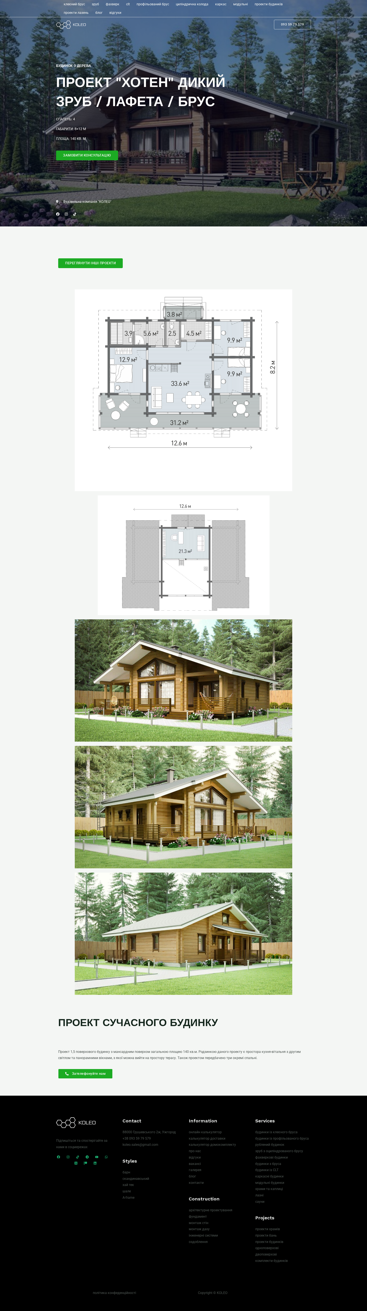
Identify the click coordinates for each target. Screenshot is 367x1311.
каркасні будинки (269, 1176)
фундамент (198, 1216)
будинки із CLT (267, 1170)
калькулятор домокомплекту (212, 1145)
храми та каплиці (269, 1189)
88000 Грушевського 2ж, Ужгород (149, 1132)
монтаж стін (198, 1223)
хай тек (128, 1185)
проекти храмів (267, 1229)
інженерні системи (203, 1235)
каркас (220, 4)
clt (128, 4)
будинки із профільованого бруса (282, 1138)
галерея (195, 1170)
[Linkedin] (95, 1163)
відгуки (115, 13)
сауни (259, 1202)
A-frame (128, 1198)
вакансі (195, 1164)
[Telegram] (87, 1157)
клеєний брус (74, 4)
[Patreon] (85, 1163)
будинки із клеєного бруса (276, 1132)
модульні (240, 4)
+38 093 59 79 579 (137, 1138)
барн (126, 1172)
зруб (95, 4)
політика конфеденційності (114, 1293)
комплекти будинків (271, 1261)
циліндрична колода (192, 4)
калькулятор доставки (207, 1138)
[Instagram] (68, 1157)
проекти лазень (76, 13)
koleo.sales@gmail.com (140, 1145)
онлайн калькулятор (205, 1132)
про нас (195, 1151)
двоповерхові (266, 1254)
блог (99, 13)
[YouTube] (96, 1157)
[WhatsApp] (106, 1157)
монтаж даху (199, 1229)
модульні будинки (269, 1183)
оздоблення (198, 1242)
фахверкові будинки (271, 1157)
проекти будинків (269, 4)
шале (127, 1191)
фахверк (112, 4)
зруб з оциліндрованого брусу (279, 1151)
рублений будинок (269, 1145)
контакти (196, 1183)
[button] (292, 24)
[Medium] (76, 1163)
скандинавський (136, 1179)
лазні (259, 1195)
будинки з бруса (268, 1164)
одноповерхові (267, 1248)
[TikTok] (77, 1157)
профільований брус (153, 4)
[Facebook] (58, 1157)
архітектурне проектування (210, 1210)
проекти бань (266, 1235)
